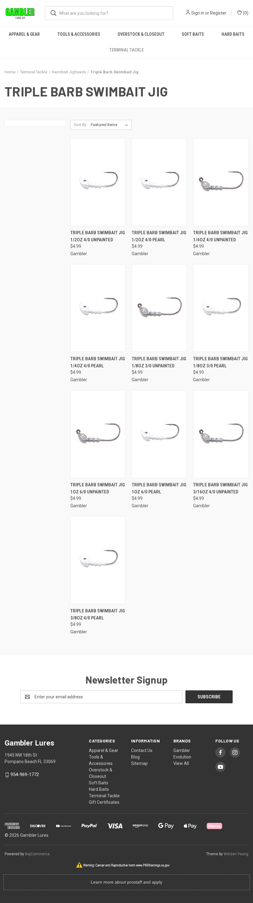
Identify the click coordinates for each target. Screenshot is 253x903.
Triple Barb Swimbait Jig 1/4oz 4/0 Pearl (97, 362)
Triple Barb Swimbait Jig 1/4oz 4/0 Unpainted (220, 236)
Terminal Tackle (126, 49)
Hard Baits (233, 34)
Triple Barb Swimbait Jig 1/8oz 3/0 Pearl (220, 362)
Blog (135, 756)
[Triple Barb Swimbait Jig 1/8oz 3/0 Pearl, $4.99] (220, 308)
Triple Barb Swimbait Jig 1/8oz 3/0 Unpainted (159, 362)
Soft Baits (193, 34)
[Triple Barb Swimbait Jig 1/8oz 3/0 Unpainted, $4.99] (159, 308)
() (245, 12)
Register (218, 12)
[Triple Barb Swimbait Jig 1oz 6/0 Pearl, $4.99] (159, 434)
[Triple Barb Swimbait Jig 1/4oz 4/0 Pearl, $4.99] (98, 308)
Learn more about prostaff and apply (126, 882)
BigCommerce (37, 854)
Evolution (182, 756)
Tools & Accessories (78, 34)
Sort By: (80, 124)
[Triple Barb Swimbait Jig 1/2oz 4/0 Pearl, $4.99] (159, 182)
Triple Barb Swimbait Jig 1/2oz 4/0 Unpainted (97, 236)
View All (181, 763)
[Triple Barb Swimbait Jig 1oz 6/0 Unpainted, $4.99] (98, 434)
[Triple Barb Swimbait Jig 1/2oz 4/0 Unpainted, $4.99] (98, 182)
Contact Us (141, 750)
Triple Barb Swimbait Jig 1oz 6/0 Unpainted (97, 488)
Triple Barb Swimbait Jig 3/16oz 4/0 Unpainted (220, 488)
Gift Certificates (104, 802)
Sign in (197, 12)
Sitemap (139, 763)
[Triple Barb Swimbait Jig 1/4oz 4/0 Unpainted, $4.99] (220, 182)
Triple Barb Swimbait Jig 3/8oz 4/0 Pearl (97, 614)
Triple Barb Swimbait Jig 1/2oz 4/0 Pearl (159, 236)
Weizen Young (236, 854)
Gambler (181, 750)
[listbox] (110, 124)
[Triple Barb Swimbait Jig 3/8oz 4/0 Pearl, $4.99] (98, 560)
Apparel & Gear (24, 34)
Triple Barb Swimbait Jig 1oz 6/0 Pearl (159, 488)
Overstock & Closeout (141, 34)
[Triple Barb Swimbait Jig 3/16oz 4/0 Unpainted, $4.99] (220, 434)
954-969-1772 (24, 774)
